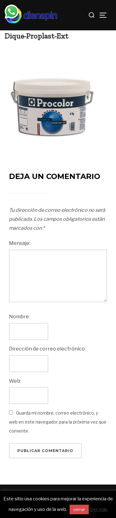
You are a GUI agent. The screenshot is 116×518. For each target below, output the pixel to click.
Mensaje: (19, 243)
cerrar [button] (79, 509)
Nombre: (19, 317)
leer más (99, 509)
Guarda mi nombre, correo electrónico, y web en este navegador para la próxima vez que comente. (57, 421)
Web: (15, 381)
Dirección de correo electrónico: (47, 349)
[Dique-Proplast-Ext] (51, 94)
